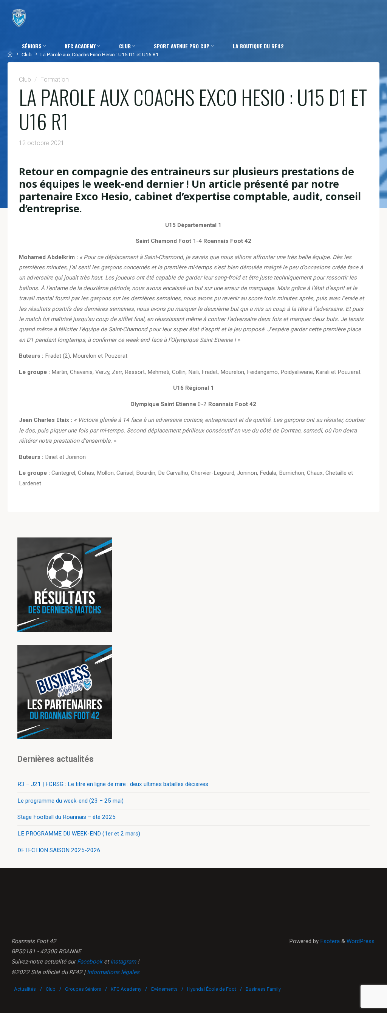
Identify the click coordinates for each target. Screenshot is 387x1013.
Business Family (263, 989)
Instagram (123, 961)
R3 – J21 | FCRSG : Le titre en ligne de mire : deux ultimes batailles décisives (112, 784)
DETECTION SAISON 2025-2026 (59, 850)
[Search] (110, 74)
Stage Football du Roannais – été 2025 (66, 817)
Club (51, 989)
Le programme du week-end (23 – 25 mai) (70, 800)
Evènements (164, 989)
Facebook (89, 961)
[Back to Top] (357, 1002)
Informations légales (113, 972)
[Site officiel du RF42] (18, 17)
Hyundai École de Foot (211, 989)
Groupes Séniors (83, 989)
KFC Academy (126, 989)
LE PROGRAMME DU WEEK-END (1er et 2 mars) (78, 833)
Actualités (25, 989)
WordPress (361, 941)
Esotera (329, 941)
